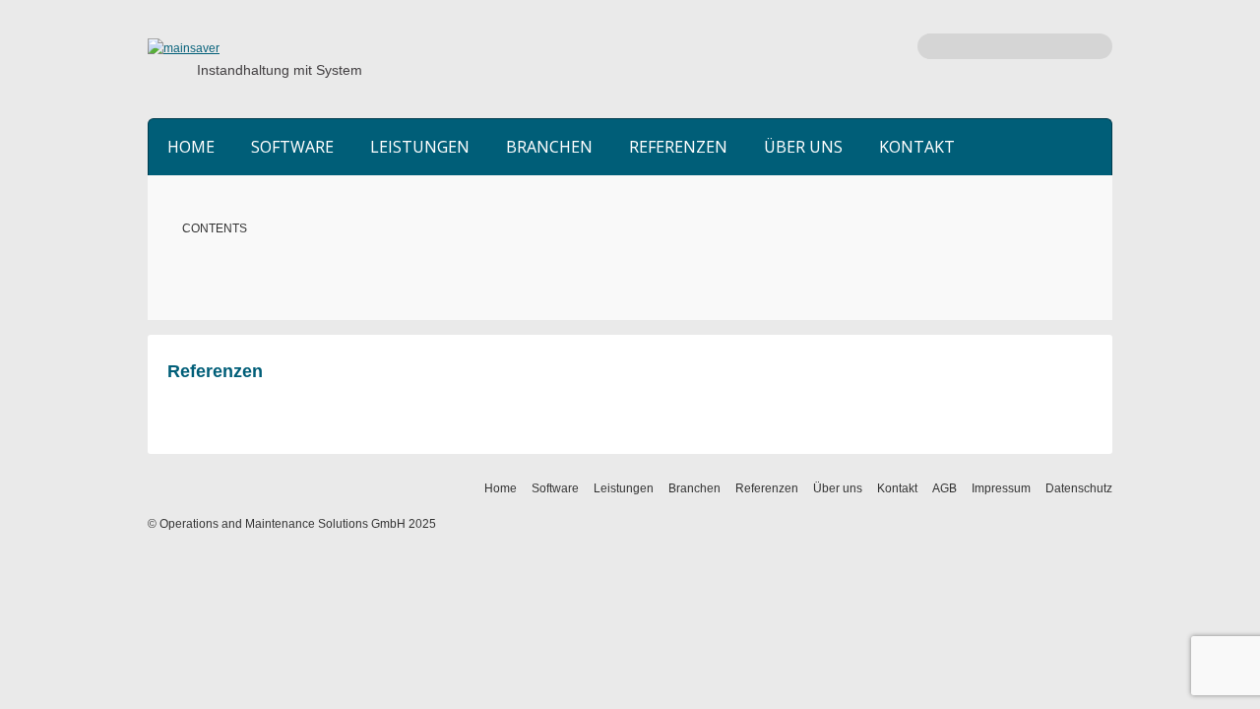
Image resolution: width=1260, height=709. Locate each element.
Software (292, 147)
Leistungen (420, 147)
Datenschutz (1078, 488)
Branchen (549, 147)
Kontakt (917, 147)
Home (191, 147)
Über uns (803, 147)
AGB (944, 488)
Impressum (1001, 488)
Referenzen (678, 147)
